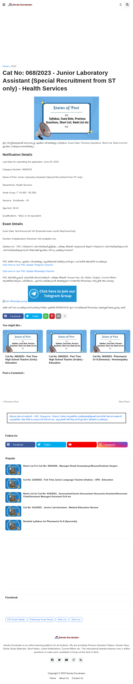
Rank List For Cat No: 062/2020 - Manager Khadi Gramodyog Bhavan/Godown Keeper (70, 466)
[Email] (58, 316)
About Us (64, 678)
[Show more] (64, 316)
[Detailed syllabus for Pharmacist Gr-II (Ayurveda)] (13, 525)
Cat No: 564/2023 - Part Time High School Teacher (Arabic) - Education (66, 359)
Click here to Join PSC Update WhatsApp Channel (28, 271)
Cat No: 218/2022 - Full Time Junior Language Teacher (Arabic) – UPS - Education (68, 479)
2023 (13, 66)
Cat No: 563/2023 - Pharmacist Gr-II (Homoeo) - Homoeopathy (110, 358)
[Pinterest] (52, 316)
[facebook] (52, 660)
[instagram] (73, 660)
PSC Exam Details (16, 619)
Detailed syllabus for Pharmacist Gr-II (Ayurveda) (50, 521)
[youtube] (82, 444)
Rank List (62, 619)
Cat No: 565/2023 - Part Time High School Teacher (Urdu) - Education (21, 359)
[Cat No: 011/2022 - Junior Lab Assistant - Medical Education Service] (13, 511)
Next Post (124, 401)
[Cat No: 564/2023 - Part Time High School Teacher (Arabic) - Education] (66, 341)
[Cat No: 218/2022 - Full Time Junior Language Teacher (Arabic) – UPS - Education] (13, 483)
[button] (4, 5)
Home (6, 66)
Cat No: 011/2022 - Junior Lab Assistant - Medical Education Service (60, 507)
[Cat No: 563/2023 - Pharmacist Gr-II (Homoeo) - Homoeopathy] (110, 341)
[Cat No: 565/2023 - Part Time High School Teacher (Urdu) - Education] (23, 341)
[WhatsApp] (45, 316)
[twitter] (59, 660)
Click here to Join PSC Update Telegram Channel (28, 264)
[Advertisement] (66, 37)
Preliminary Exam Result (41, 619)
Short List (75, 619)
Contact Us (77, 678)
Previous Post (11, 401)
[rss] (81, 660)
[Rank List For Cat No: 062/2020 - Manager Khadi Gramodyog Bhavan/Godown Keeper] (13, 469)
